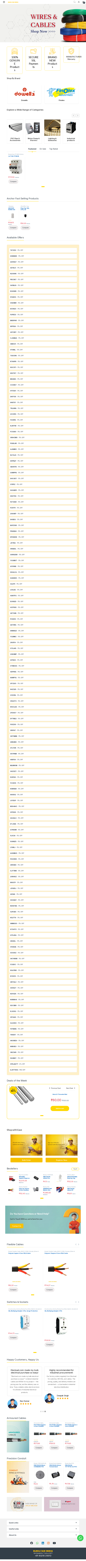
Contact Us (16, 1226)
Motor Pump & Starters (15, 139)
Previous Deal (56, 1088)
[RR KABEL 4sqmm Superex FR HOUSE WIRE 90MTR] (12, 1178)
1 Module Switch (10, 206)
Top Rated (53, 149)
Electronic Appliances (71, 139)
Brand (10, 154)
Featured (32, 149)
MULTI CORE (24, 1251)
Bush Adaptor (57, 1463)
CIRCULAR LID (42, 1463)
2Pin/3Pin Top (25, 206)
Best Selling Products (72, 1175)
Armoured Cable (38, 1423)
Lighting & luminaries (33, 139)
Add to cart (60, 1108)
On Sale (43, 149)
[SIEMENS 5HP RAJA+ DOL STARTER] (37, 1189)
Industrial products (52, 139)
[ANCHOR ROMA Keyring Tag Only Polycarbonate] (61, 1178)
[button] (73, 115)
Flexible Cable (16, 1251)
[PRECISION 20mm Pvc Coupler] (37, 1178)
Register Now (61, 1160)
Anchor (69, 1175)
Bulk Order (26, 1160)
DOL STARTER (46, 1187)
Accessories (12, 1309)
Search (74, 2)
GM (24, 100)
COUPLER (50, 1175)
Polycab (31, 1251)
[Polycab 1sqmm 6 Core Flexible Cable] (12, 1190)
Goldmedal (61, 100)
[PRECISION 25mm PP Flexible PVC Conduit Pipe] (61, 1190)
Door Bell (27, 1309)
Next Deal (69, 1088)
